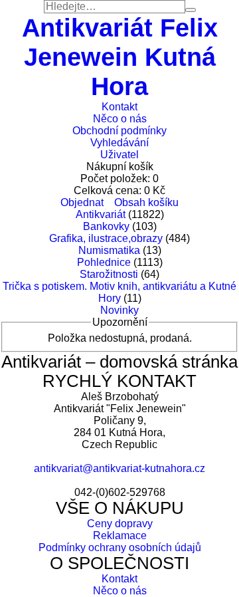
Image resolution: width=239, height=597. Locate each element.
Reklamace (120, 535)
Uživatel (119, 154)
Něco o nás (120, 118)
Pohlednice (104, 262)
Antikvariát (100, 214)
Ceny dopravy (120, 523)
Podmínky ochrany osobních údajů (120, 547)
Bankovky (106, 226)
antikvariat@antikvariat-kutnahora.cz (119, 468)
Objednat (82, 202)
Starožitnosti (109, 274)
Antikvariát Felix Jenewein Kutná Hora (120, 56)
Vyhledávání (119, 142)
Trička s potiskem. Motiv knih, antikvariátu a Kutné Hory (119, 292)
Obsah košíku (146, 202)
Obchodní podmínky (119, 130)
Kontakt (119, 106)
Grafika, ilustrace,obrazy (106, 238)
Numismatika (109, 250)
